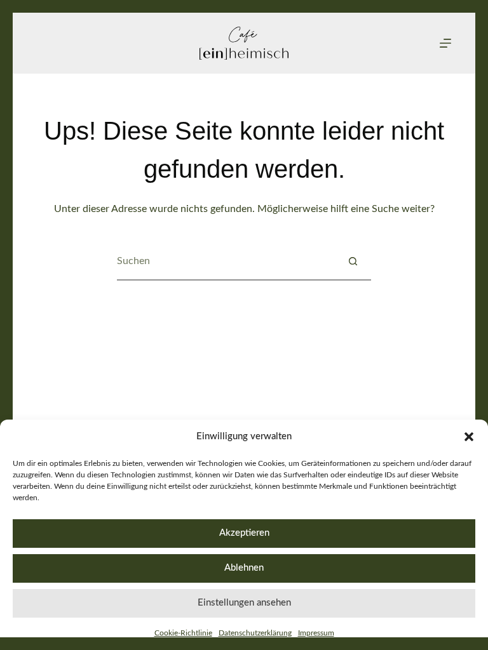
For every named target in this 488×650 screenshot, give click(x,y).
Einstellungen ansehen (244, 602)
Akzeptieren (244, 533)
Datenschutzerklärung (255, 633)
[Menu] (445, 43)
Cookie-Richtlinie (183, 633)
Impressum (316, 633)
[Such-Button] (352, 260)
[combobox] (225, 261)
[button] (469, 436)
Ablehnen (244, 568)
